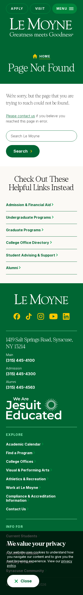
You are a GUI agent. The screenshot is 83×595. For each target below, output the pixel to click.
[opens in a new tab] (33, 408)
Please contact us (20, 116)
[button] (64, 9)
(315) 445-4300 (21, 374)
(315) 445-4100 (20, 360)
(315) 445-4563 (20, 387)
